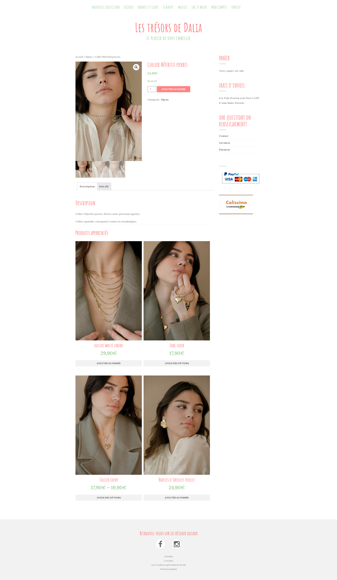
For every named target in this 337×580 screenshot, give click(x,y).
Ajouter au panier (174, 89)
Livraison (224, 142)
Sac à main (199, 7)
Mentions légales (168, 569)
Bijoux (128, 7)
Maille (182, 7)
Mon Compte (219, 7)
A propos (168, 560)
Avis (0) (103, 186)
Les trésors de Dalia (168, 27)
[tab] (87, 186)
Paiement (224, 149)
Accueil (79, 56)
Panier (236, 7)
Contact (223, 136)
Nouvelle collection (106, 7)
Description (87, 186)
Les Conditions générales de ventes (168, 565)
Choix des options (177, 363)
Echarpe (168, 7)
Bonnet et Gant (148, 7)
